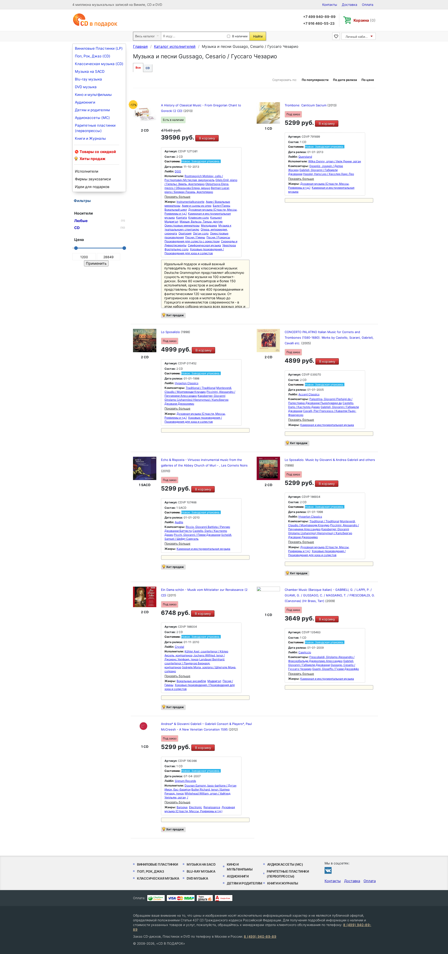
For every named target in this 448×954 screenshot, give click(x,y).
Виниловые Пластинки (157, 864)
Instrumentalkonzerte (190, 201)
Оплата (367, 5)
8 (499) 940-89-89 (260, 936)
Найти (257, 36)
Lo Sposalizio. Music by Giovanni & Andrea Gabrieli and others (330, 460)
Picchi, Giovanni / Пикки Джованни (197, 534)
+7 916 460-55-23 (319, 23)
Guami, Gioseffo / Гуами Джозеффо (335, 669)
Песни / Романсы (218, 237)
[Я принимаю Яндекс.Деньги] (204, 898)
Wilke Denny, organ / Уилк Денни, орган (334, 161)
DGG (178, 171)
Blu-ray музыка (88, 79)
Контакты (329, 5)
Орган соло (201, 233)
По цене (367, 80)
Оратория (185, 233)
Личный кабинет (358, 36)
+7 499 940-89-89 (319, 16)
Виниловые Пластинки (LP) (99, 48)
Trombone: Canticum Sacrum (306, 105)
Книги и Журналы (90, 138)
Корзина (365, 20)
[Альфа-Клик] (224, 898)
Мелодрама (209, 225)
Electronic (195, 807)
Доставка (349, 5)
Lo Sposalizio (171, 332)
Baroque (182, 807)
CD (148, 68)
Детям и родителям (92, 110)
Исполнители (86, 171)
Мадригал (171, 221)
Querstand (305, 156)
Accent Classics (308, 394)
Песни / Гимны (195, 237)
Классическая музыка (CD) (99, 64)
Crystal (179, 646)
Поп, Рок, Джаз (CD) (92, 56)
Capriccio (304, 652)
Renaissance (211, 807)
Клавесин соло (198, 217)
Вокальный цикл (175, 209)
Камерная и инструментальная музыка (327, 425)
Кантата (181, 217)
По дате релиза (345, 80)
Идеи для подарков (92, 187)
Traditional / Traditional (201, 388)
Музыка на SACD (90, 71)
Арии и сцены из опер (196, 205)
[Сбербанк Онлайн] (156, 898)
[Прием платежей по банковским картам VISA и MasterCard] (181, 898)
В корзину (207, 138)
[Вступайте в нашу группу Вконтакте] (328, 870)
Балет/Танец (221, 205)
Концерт (216, 217)
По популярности (315, 80)
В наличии (240, 36)
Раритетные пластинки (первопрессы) (95, 128)
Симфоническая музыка (204, 245)
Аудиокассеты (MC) (92, 117)
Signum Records (185, 781)
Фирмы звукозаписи (93, 179)
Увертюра (229, 245)
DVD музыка (86, 87)
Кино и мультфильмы (93, 94)
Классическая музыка (158, 878)
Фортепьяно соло (176, 249)
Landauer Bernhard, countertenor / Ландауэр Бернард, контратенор (194, 663)
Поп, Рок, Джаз (150, 871)
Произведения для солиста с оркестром (192, 241)
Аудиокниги (85, 102)
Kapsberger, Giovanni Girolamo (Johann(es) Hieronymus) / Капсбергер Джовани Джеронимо (196, 399)
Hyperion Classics (186, 383)
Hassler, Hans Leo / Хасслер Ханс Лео (328, 174)
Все (138, 67)
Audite (179, 522)
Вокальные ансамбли (191, 681)
